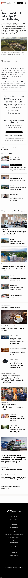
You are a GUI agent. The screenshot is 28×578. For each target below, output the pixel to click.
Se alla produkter (14, 527)
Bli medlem (14, 522)
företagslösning (19, 140)
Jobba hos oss (14, 555)
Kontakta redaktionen (14, 550)
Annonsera (14, 524)
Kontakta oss (14, 552)
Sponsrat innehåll (14, 542)
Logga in (21, 135)
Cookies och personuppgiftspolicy (14, 534)
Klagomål (14, 540)
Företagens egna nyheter (10, 307)
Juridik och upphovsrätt (14, 537)
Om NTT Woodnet (14, 558)
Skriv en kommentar (21, 148)
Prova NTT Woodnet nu (14, 132)
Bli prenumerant (14, 519)
